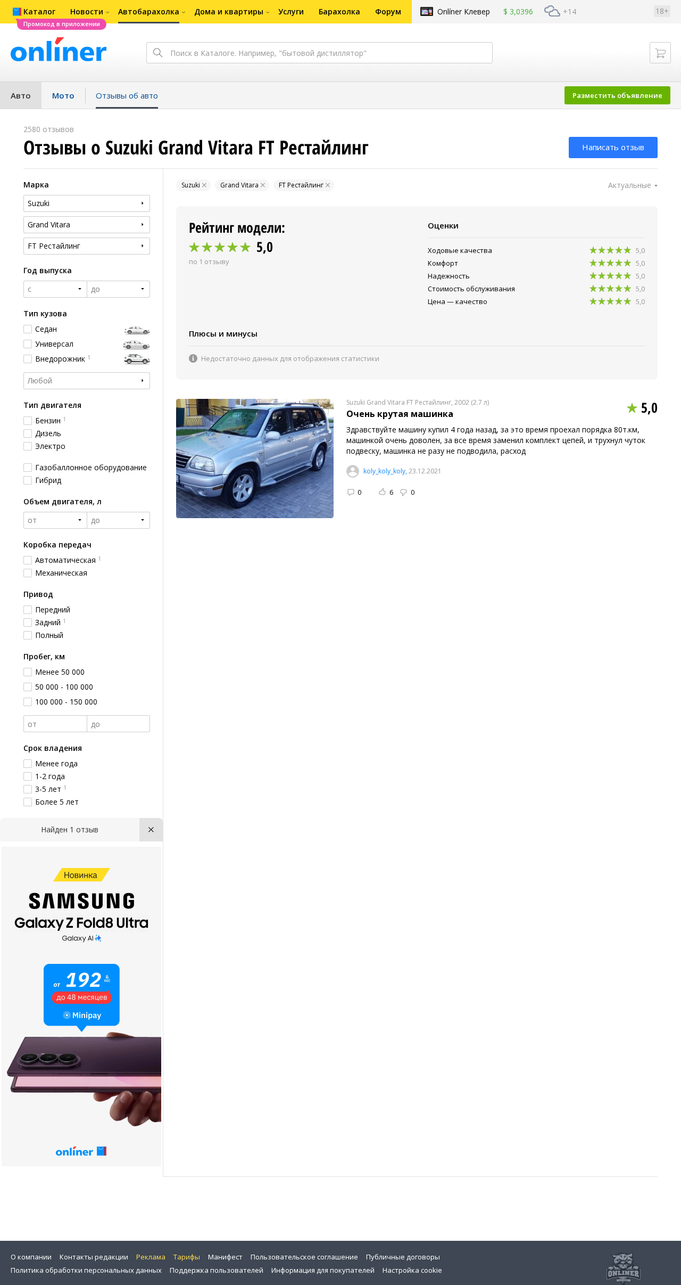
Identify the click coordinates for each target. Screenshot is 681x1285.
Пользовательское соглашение (304, 1257)
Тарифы (186, 1257)
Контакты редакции (94, 1257)
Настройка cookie (412, 1270)
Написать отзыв (613, 147)
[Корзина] (660, 52)
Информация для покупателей (323, 1270)
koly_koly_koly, (385, 471)
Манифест (225, 1257)
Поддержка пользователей (216, 1270)
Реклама (150, 1257)
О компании (31, 1257)
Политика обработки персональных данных (86, 1270)
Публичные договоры (403, 1257)
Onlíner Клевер (463, 11)
